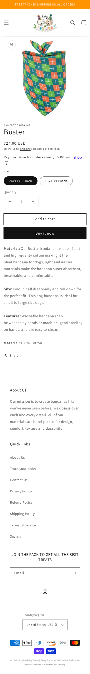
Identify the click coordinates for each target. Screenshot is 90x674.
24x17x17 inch (20, 181)
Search (15, 536)
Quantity (10, 192)
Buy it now (45, 233)
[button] (6, 22)
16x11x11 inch (56, 181)
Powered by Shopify (55, 664)
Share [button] (14, 355)
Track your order (23, 468)
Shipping (25, 148)
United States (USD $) (41, 625)
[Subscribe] (74, 573)
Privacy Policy (21, 491)
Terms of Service (23, 525)
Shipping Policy (22, 513)
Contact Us (19, 480)
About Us (17, 457)
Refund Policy (21, 502)
